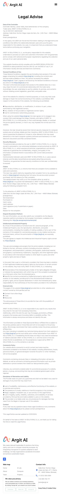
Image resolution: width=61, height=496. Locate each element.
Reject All (20, 489)
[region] (20, 484)
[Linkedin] (4, 459)
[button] (56, 4)
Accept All (31, 489)
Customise (10, 489)
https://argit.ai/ (29, 76)
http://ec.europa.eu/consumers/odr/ (25, 220)
